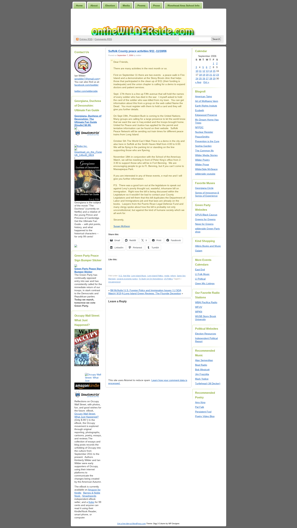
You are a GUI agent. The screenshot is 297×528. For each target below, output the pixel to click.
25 (200, 78)
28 (210, 78)
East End (200, 269)
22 (214, 74)
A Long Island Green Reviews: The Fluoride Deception (151, 293)
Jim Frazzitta (202, 374)
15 (214, 71)
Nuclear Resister (204, 132)
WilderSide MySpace (206, 169)
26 (203, 78)
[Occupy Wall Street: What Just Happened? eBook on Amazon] (87, 388)
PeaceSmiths (202, 136)
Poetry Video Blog (204, 416)
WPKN (198, 311)
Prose (156, 5)
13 (207, 71)
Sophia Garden (203, 146)
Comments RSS (103, 39)
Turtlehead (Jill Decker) (207, 383)
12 (203, 71)
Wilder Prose (202, 164)
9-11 (120, 276)
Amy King (200, 402)
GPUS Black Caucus (206, 214)
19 (203, 74)
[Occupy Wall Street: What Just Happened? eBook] (87, 397)
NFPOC (199, 127)
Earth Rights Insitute (206, 105)
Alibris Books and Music (208, 246)
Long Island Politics (155, 276)
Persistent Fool (203, 411)
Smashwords (89, 495)
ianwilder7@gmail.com (86, 78)
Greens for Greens (205, 219)
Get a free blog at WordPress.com (131, 523)
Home (79, 5)
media (166, 276)
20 (207, 74)
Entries (85, 39)
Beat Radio (201, 365)
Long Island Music (138, 276)
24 (197, 78)
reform (173, 276)
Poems (141, 5)
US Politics (168, 279)
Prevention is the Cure (207, 141)
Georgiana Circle (204, 188)
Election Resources (205, 333)
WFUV (198, 307)
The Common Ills (204, 150)
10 (197, 71)
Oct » (206, 82)
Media (126, 5)
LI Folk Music (202, 274)
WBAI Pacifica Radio (206, 302)
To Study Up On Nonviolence (151, 279)
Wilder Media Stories (206, 155)
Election (110, 5)
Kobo (91, 502)
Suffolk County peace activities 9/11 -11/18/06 (137, 51)
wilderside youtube (205, 173)
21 (210, 74)
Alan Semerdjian (204, 360)
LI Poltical (200, 278)
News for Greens (204, 224)
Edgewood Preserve (206, 115)
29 (214, 78)
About (94, 5)
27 (207, 78)
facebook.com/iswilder (86, 85)
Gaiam (198, 250)
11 (200, 71)
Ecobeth (199, 110)
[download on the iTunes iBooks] (88, 155)
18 (200, 74)
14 (210, 71)
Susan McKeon (121, 226)
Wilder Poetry (202, 159)
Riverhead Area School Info (184, 5)
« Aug (198, 82)
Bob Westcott (202, 369)
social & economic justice (127, 279)
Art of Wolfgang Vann (206, 101)
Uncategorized (114, 282)
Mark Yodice (201, 378)
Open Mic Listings (204, 283)
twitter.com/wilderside (86, 91)
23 (217, 74)
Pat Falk (199, 407)
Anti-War (126, 276)
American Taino (203, 96)
